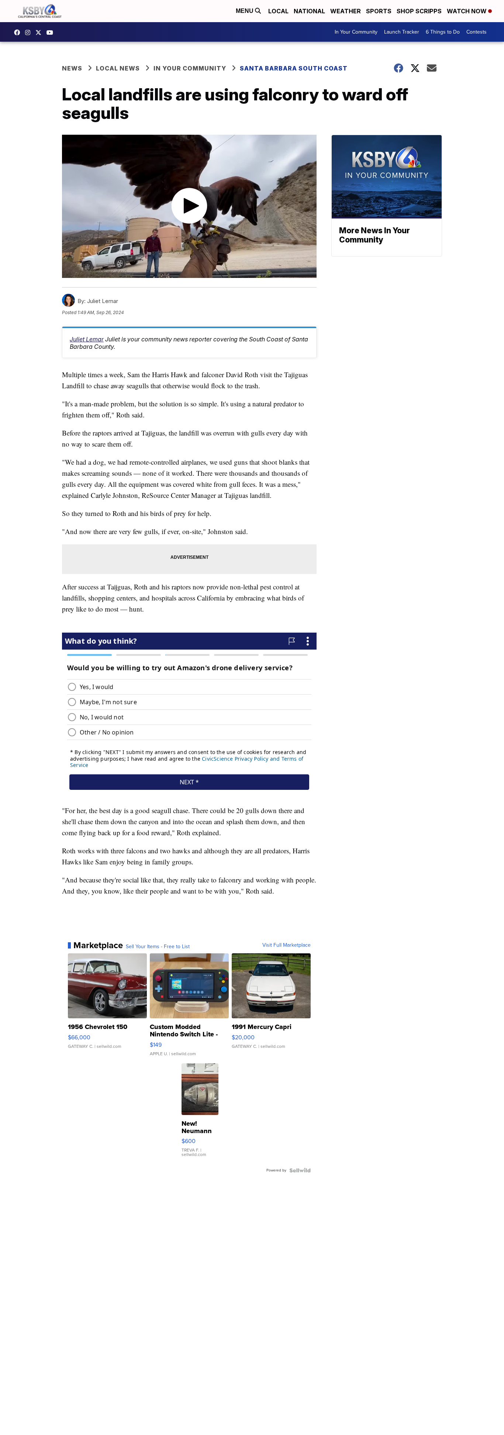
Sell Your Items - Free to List (158, 946)
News (72, 68)
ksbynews (19, 32)
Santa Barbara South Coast (294, 68)
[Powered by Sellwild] (300, 1170)
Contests (476, 32)
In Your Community (356, 32)
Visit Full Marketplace (286, 945)
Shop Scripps (419, 11)
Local (278, 11)
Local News (118, 68)
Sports (378, 11)
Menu (245, 11)
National (309, 11)
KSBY (40, 32)
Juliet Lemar (87, 339)
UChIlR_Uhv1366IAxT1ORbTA (51, 32)
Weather (345, 11)
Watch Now (467, 11)
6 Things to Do (443, 32)
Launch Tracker (401, 32)
